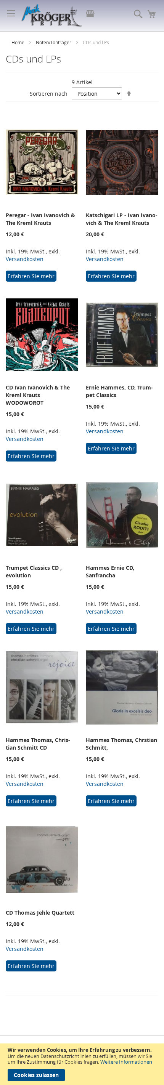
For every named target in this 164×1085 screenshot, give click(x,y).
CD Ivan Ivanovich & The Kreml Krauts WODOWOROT (38, 395)
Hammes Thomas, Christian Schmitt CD (38, 743)
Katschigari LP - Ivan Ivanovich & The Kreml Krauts (122, 219)
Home (18, 42)
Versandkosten (24, 259)
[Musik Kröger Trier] (51, 15)
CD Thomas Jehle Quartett (40, 912)
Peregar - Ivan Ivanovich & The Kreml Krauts (40, 219)
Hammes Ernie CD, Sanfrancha (110, 571)
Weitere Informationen (126, 1061)
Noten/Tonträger (54, 42)
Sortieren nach (49, 93)
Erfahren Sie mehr (31, 276)
